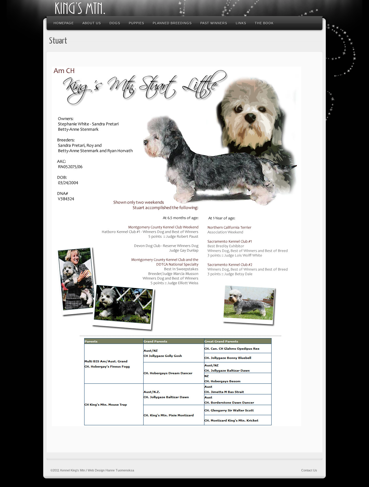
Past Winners (213, 23)
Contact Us (309, 470)
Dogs (115, 23)
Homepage (64, 23)
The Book (264, 23)
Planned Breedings (172, 23)
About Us (91, 23)
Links (241, 23)
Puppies (136, 23)
